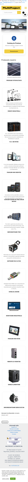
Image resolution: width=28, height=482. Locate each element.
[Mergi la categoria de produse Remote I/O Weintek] (14, 353)
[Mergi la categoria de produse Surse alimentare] (14, 376)
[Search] (19, 12)
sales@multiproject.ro (8, 2)
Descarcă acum (14, 51)
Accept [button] (13, 478)
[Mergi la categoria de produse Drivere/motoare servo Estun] (14, 399)
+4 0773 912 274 (15, 465)
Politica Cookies (14, 432)
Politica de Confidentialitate (14, 430)
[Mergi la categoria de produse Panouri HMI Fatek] (14, 330)
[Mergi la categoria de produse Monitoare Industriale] (14, 307)
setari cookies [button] (5, 478)
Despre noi (14, 427)
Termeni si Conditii (14, 429)
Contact (14, 434)
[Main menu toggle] (26, 8)
